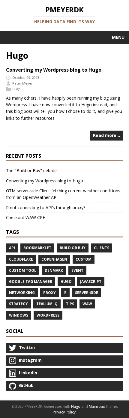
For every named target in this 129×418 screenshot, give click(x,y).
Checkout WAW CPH (26, 217)
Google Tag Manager (30, 281)
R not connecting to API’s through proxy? (45, 207)
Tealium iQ (47, 303)
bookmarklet (37, 247)
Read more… (106, 135)
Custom (84, 259)
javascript (90, 281)
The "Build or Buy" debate (31, 170)
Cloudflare (21, 259)
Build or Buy (73, 247)
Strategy (18, 303)
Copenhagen (54, 259)
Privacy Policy (64, 412)
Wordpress (48, 315)
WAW (87, 303)
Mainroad (97, 406)
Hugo (16, 89)
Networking (22, 292)
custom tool (22, 270)
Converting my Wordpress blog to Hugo (53, 70)
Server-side (86, 292)
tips (70, 303)
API (12, 247)
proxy (49, 292)
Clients (101, 247)
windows (18, 315)
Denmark (54, 270)
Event (77, 270)
